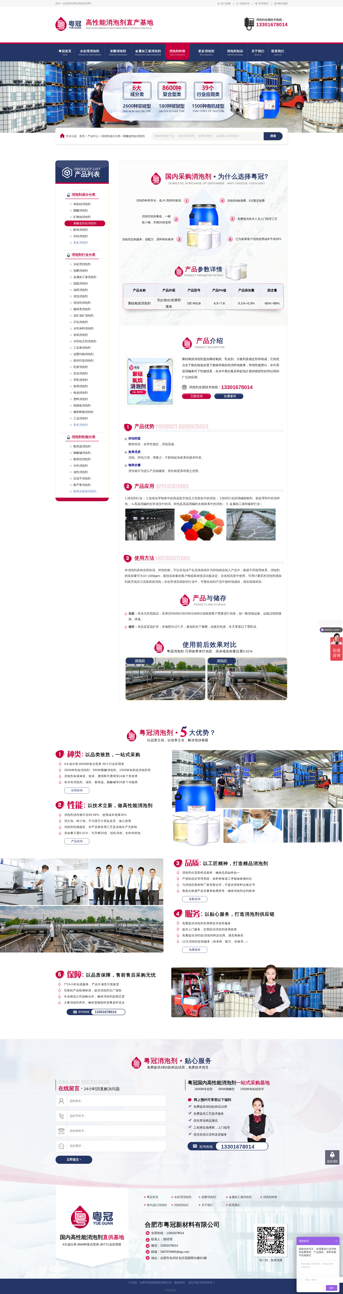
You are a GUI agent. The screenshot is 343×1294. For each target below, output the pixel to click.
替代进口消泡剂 (157, 1205)
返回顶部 (332, 1161)
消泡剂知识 (181, 1205)
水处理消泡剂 (182, 1197)
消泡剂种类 (270, 1197)
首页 (82, 136)
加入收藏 (226, 3)
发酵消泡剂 (209, 1197)
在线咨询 (245, 3)
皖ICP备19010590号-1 (201, 1282)
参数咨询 (194, 899)
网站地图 (283, 3)
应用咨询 (77, 790)
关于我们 (207, 1205)
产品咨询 (77, 841)
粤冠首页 (152, 1197)
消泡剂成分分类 (110, 136)
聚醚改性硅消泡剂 (134, 136)
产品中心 (93, 136)
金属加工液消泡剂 (240, 1197)
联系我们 (264, 3)
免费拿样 (194, 949)
